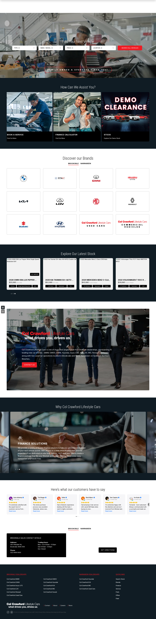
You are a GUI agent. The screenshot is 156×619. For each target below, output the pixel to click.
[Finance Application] (3, 307)
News (70, 605)
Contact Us (29, 365)
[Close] (3, 311)
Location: (96, 48)
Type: (16, 48)
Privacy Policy (42, 612)
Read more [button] (12, 511)
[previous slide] (6, 13)
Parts (117, 592)
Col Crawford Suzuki (50, 592)
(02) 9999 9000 (15, 552)
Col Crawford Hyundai (50, 582)
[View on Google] (11, 498)
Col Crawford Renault (14, 592)
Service (118, 589)
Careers (62, 605)
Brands (118, 582)
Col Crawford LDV (13, 589)
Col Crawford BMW (13, 579)
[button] (6, 504)
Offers (118, 595)
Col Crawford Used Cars (14, 595)
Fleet (117, 598)
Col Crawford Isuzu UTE (15, 585)
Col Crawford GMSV (50, 579)
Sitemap (48, 612)
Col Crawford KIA (49, 585)
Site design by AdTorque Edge (58, 612)
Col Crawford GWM (13, 582)
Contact (47, 605)
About (55, 605)
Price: (69, 48)
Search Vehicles (130, 48)
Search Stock (120, 579)
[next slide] (151, 14)
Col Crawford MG (49, 589)
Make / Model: (45, 48)
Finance (118, 585)
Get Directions (108, 550)
